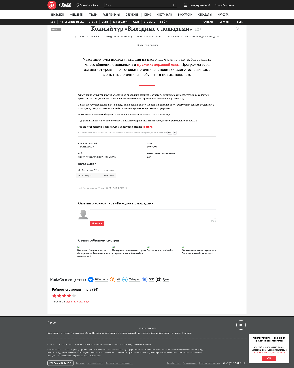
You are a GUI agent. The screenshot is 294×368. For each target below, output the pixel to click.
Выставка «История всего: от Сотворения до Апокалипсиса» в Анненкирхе (93, 253)
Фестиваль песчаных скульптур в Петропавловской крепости (199, 252)
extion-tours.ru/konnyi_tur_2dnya (97, 156)
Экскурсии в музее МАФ (160, 250)
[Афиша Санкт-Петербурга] (59, 5)
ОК (269, 358)
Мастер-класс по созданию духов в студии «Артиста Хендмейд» (129, 253)
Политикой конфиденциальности (269, 352)
